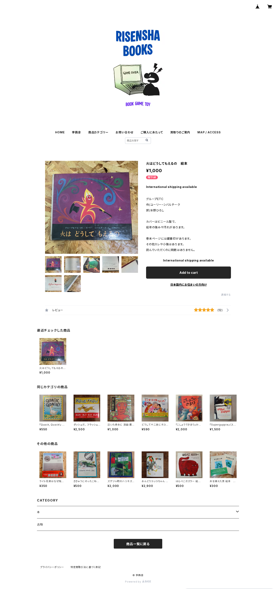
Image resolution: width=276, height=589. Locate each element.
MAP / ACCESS (209, 132)
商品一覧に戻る (138, 544)
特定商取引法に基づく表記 (86, 567)
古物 (40, 524)
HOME (60, 132)
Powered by (133, 581)
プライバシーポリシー (52, 567)
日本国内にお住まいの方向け (188, 284)
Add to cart (188, 273)
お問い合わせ (124, 132)
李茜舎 (76, 132)
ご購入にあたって (152, 132)
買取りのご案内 (180, 132)
